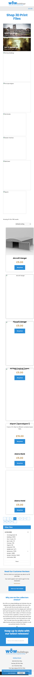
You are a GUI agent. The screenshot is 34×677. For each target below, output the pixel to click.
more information (11, 673)
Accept (21, 673)
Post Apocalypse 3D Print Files (17, 668)
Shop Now (20, 267)
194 (12, 521)
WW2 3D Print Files (17, 661)
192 (5, 521)
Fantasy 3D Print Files (17, 663)
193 (8, 521)
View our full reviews (17, 588)
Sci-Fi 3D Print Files (17, 666)
